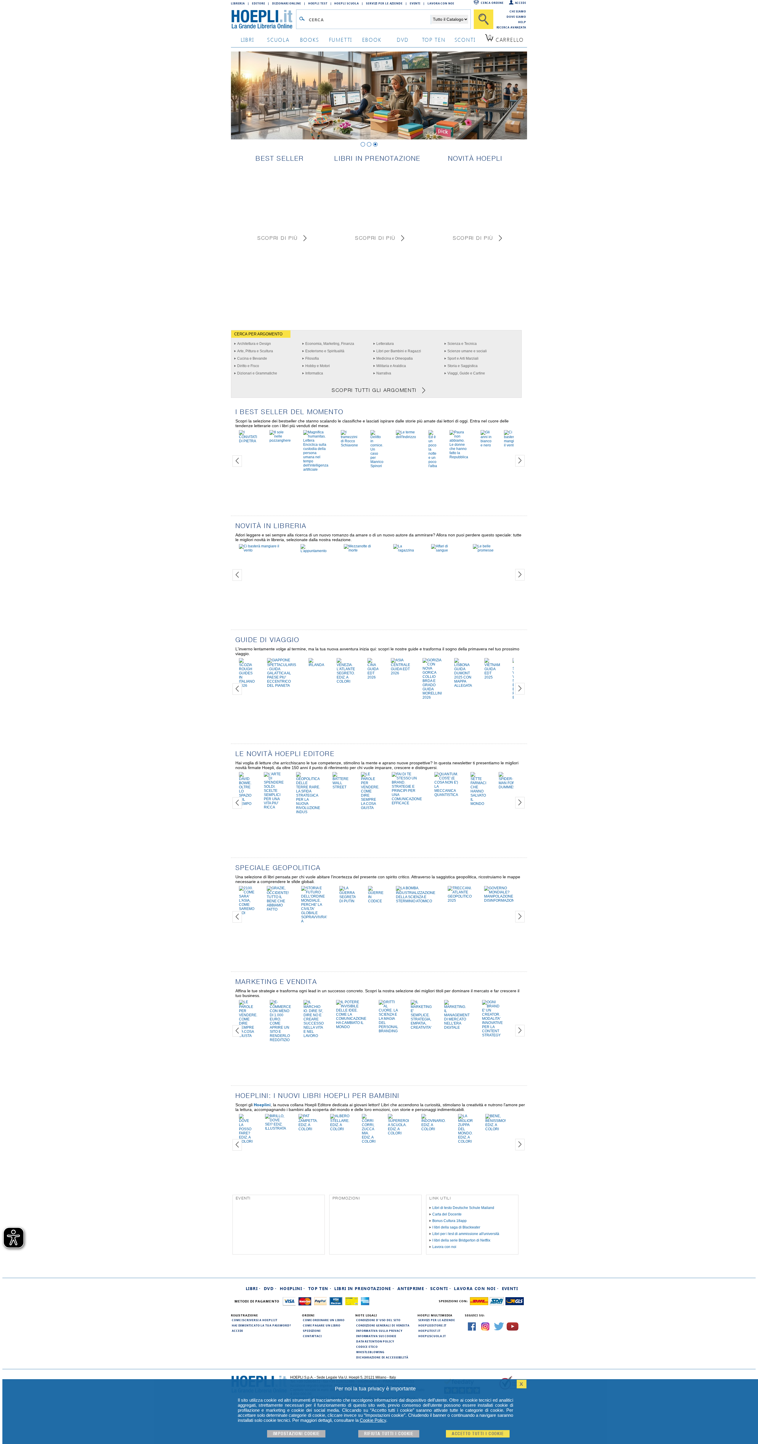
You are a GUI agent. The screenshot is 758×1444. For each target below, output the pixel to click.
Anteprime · (412, 1288)
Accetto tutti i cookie (478, 1434)
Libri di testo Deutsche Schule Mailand (463, 1208)
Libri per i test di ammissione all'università (465, 1234)
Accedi (520, 2)
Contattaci (312, 1336)
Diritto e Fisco (248, 366)
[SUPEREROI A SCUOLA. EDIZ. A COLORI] (398, 1133)
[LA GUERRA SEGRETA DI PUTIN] (347, 901)
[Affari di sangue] (446, 550)
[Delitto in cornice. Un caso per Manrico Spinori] (376, 466)
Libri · (253, 1288)
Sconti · (440, 1288)
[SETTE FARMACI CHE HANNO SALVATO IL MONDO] (478, 804)
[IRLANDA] (316, 665)
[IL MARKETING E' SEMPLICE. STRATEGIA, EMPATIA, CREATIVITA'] (421, 1027)
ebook (371, 39)
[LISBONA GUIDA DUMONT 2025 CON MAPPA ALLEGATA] (463, 686)
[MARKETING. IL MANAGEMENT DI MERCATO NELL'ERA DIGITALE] (457, 1027)
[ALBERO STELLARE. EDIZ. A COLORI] (339, 1129)
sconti (465, 39)
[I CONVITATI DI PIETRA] (248, 441)
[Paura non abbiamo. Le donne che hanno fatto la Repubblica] (458, 457)
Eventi (415, 3)
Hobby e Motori (317, 366)
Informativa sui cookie (376, 1336)
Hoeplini (262, 1104)
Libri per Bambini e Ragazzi (398, 351)
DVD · (270, 1288)
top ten (434, 39)
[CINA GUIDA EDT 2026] (372, 677)
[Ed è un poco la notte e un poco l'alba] (432, 466)
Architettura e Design (254, 344)
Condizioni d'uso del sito (378, 1320)
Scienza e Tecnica (462, 344)
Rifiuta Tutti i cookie (388, 1434)
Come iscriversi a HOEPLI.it (254, 1320)
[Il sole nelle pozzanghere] (280, 440)
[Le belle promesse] (490, 550)
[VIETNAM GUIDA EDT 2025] (492, 677)
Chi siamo (518, 11)
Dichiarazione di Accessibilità (382, 1357)
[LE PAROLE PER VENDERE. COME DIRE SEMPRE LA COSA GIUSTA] (370, 808)
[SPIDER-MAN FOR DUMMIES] (507, 787)
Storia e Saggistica (462, 366)
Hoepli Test (317, 3)
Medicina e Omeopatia (394, 358)
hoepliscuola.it (432, 1336)
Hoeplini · (292, 1288)
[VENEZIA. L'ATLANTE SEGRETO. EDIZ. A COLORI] (346, 681)
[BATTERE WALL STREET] (341, 787)
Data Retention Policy (375, 1341)
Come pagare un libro (322, 1325)
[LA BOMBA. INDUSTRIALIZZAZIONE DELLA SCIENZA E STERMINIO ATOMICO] (415, 901)
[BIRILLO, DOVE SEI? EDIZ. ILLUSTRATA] (275, 1128)
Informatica (314, 373)
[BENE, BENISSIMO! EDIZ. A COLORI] (495, 1129)
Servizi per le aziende (384, 3)
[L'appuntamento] (316, 551)
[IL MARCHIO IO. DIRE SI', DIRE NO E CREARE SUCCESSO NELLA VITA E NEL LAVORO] (313, 1036)
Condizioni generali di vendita (382, 1325)
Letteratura (385, 344)
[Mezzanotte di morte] (362, 550)
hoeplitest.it (429, 1330)
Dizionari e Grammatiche (257, 373)
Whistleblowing (370, 1352)
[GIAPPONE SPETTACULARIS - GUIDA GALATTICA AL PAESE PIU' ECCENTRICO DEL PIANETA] (281, 686)
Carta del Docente (447, 1214)
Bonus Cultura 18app (449, 1221)
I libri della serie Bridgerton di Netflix (461, 1240)
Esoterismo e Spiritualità (324, 351)
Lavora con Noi (441, 3)
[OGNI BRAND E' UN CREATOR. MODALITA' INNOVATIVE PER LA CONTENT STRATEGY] (492, 1035)
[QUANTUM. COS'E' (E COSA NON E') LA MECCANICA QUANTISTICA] (446, 795)
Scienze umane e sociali (467, 351)
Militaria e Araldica (391, 366)
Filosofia (312, 358)
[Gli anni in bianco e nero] (486, 445)
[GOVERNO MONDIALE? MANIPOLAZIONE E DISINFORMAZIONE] (500, 900)
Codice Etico (367, 1346)
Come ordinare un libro (324, 1320)
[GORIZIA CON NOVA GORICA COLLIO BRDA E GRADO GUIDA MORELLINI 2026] (432, 697)
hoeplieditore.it (432, 1325)
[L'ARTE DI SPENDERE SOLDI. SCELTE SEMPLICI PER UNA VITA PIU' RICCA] (274, 807)
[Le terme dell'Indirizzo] (406, 437)
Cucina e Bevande (252, 358)
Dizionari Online (286, 3)
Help (522, 22)
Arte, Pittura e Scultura (255, 351)
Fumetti (340, 39)
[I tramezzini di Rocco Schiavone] (349, 445)
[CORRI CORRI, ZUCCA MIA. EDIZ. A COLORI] (368, 1141)
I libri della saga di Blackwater (456, 1227)
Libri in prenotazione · (364, 1288)
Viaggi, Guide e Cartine (466, 373)
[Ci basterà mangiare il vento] (511, 445)
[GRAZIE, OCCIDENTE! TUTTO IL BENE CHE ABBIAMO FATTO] (278, 909)
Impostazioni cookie (296, 1434)
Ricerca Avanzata (511, 27)
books (309, 39)
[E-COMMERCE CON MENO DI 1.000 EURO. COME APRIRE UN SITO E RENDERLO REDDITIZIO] (280, 1040)
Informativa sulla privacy (379, 1330)
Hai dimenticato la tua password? (261, 1325)
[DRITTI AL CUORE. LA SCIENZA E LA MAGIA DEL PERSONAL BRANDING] (388, 1031)
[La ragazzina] (406, 550)
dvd (403, 39)
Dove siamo (516, 16)
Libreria (238, 3)
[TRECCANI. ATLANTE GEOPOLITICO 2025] (460, 900)
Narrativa (383, 373)
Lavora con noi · (476, 1288)
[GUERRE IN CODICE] (375, 901)
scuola (278, 39)
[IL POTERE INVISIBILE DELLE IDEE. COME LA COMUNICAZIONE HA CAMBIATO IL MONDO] (351, 1027)
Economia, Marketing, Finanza (329, 344)
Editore (258, 3)
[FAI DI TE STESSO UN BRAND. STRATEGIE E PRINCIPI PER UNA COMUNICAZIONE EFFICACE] (407, 803)
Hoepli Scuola (346, 3)
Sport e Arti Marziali (462, 358)
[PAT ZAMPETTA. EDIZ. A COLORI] (308, 1129)
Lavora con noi (444, 1247)
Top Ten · (320, 1288)
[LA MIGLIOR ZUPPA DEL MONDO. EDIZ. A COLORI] (465, 1141)
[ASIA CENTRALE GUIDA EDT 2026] (400, 673)
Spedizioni (312, 1330)
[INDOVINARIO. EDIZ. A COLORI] (433, 1129)
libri (247, 39)
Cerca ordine (492, 2)
